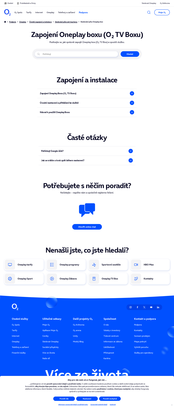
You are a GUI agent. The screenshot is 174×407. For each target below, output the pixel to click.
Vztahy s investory (112, 330)
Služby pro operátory (143, 352)
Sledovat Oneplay (149, 3)
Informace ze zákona (113, 341)
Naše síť (46, 358)
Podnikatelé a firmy (28, 3)
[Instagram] (130, 307)
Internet (15, 335)
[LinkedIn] (158, 307)
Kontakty (138, 330)
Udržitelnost (109, 347)
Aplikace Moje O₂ (50, 330)
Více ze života (48, 352)
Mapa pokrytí (140, 341)
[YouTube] (151, 307)
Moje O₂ (46, 324)
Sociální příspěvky (50, 347)
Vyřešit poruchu (141, 347)
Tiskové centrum (111, 335)
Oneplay (15, 341)
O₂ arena (77, 330)
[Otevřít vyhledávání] (148, 12)
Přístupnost (109, 352)
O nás (106, 324)
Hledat (130, 54)
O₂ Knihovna (165, 3)
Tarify (14, 330)
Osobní (10, 3)
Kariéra (107, 358)
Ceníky (45, 335)
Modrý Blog (78, 341)
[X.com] (144, 307)
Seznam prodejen (142, 335)
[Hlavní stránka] (5, 22)
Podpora (138, 324)
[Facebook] (137, 307)
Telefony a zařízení (20, 347)
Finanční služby (19, 352)
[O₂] (7, 12)
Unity (75, 335)
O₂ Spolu (16, 324)
